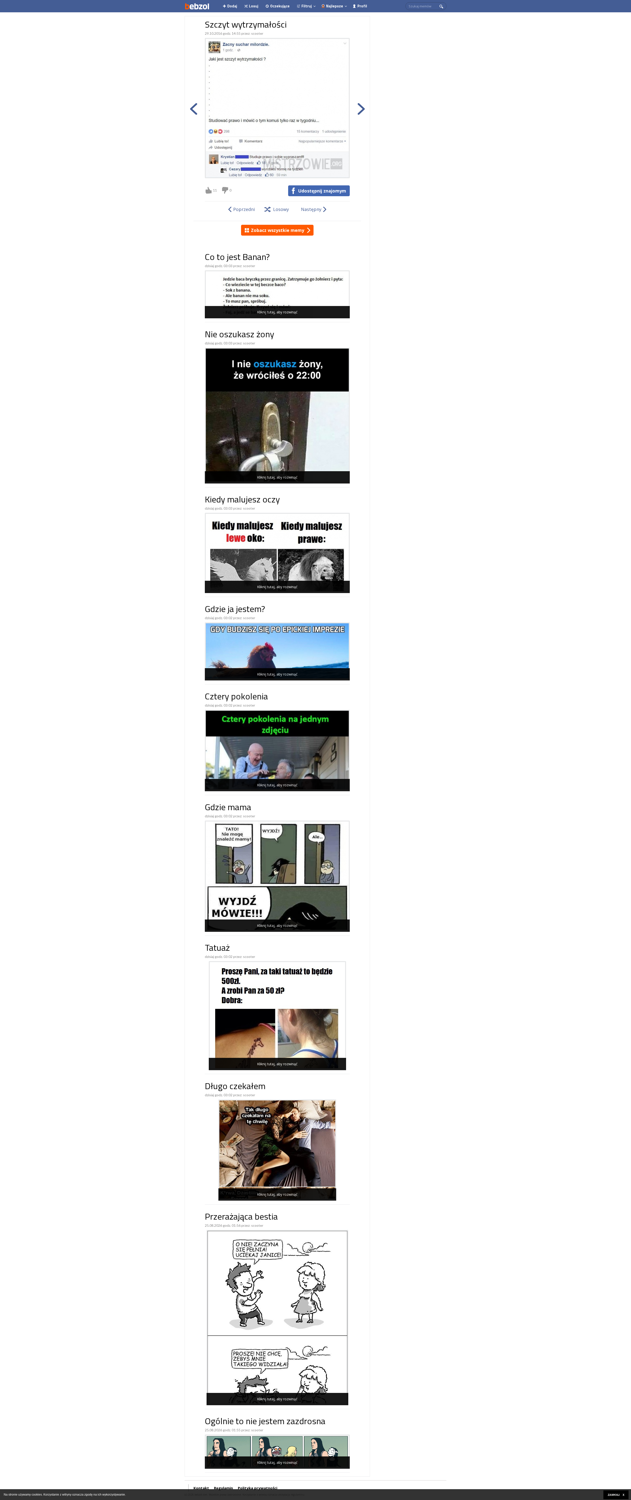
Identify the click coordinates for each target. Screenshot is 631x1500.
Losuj (253, 6)
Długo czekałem (235, 1087)
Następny (311, 209)
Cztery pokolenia (236, 697)
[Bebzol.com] (197, 6)
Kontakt (201, 1487)
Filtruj (306, 6)
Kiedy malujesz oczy (242, 500)
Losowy (281, 209)
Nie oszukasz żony (239, 335)
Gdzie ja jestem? (235, 609)
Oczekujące (280, 6)
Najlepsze (334, 6)
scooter (257, 33)
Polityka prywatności (257, 1487)
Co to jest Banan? (237, 257)
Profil (362, 6)
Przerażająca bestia (241, 1217)
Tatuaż (217, 948)
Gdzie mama (228, 808)
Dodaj (232, 6)
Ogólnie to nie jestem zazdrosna (265, 1422)
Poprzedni (244, 209)
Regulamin (223, 1487)
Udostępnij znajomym (322, 191)
